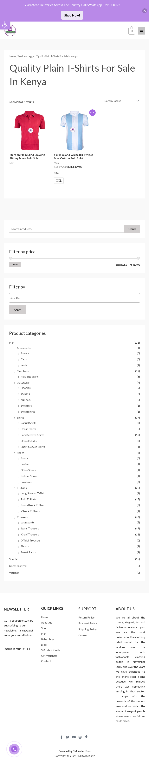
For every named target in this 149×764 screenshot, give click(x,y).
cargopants (28, 522)
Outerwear (23, 382)
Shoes (20, 452)
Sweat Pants (28, 552)
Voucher (14, 572)
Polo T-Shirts (29, 499)
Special (13, 559)
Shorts (25, 546)
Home (13, 56)
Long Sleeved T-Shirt (33, 493)
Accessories (24, 348)
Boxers (25, 353)
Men (11, 342)
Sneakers (26, 482)
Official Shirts (29, 441)
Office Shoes (28, 470)
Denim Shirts (28, 429)
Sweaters (26, 405)
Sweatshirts (28, 411)
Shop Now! (72, 15)
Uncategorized (18, 565)
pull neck (26, 399)
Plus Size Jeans (30, 376)
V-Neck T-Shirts (30, 511)
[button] (5, 24)
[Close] (144, 10)
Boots (24, 458)
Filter (15, 264)
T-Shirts (22, 487)
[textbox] (75, 298)
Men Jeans (23, 371)
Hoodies (26, 387)
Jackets (25, 393)
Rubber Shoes (29, 476)
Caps (24, 359)
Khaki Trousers (30, 534)
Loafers (25, 464)
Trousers (22, 517)
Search (132, 228)
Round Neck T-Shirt (32, 505)
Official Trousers (30, 540)
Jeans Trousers (30, 528)
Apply (17, 309)
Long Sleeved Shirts (32, 435)
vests (24, 365)
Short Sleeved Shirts (33, 446)
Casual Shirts (28, 422)
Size (56, 172)
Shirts (20, 417)
